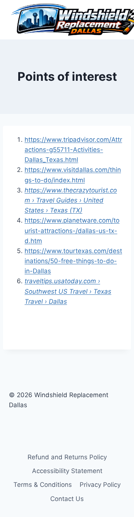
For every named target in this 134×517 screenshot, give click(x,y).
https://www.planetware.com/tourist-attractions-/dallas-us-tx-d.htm (72, 230)
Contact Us (67, 498)
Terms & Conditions (42, 484)
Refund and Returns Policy (67, 457)
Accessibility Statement (67, 471)
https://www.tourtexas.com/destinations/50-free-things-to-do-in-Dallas (73, 261)
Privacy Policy (100, 484)
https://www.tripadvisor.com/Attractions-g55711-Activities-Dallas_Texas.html (73, 149)
